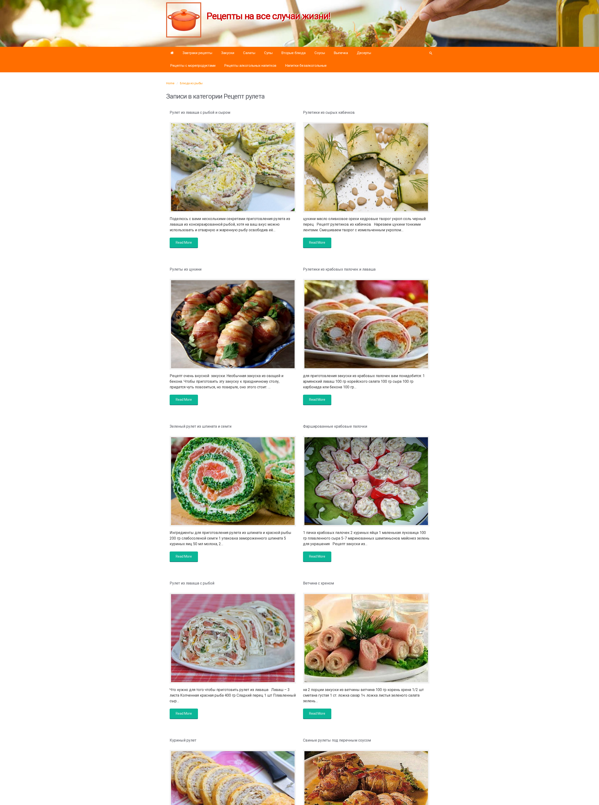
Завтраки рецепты (197, 53)
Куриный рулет (183, 740)
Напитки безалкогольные (306, 65)
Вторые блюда (293, 53)
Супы (268, 53)
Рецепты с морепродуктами (192, 65)
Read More (184, 242)
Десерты (364, 53)
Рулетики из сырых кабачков (329, 112)
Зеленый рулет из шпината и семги (200, 426)
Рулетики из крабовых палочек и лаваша (339, 269)
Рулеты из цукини (185, 269)
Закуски (227, 53)
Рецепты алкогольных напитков (250, 65)
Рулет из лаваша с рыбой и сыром (200, 112)
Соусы (319, 53)
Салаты (249, 53)
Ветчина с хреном (318, 583)
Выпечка (341, 53)
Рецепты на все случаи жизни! (268, 16)
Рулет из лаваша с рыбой (192, 583)
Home (170, 83)
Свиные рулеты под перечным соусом (337, 740)
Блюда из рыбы (191, 83)
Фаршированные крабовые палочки (335, 426)
